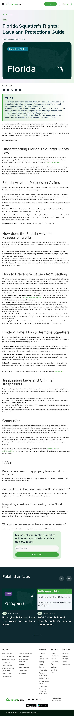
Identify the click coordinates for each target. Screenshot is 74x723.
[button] (3, 89)
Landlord (65, 653)
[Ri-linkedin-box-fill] (37, 699)
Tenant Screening (8, 656)
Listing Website (7, 665)
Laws (4, 20)
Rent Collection (7, 653)
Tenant (64, 662)
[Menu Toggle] (3, 4)
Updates (54, 667)
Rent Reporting (24, 656)
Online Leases (6, 674)
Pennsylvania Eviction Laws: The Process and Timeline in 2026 (19, 620)
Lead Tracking (24, 668)
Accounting (6, 662)
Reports (21, 665)
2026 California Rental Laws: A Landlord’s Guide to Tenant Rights (54, 620)
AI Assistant (23, 671)
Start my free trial (37, 554)
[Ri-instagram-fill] (29, 699)
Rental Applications (8, 659)
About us (42, 653)
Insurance (22, 674)
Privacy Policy (44, 678)
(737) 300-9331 (56, 701)
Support (53, 659)
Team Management (25, 653)
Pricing (41, 662)
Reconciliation (7, 677)
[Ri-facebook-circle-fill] (33, 699)
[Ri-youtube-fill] (41, 699)
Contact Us (43, 670)
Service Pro (66, 665)
